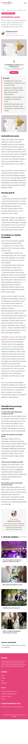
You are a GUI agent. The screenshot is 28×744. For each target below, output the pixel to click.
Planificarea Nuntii (12, 31)
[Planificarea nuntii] (7, 3)
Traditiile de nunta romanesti (11, 608)
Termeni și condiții (6, 696)
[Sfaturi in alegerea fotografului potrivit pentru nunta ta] (14, 620)
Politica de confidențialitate (8, 694)
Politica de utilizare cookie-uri (9, 691)
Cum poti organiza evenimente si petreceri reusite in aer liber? (12, 560)
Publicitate (4, 683)
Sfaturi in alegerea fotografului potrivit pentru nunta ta (12, 632)
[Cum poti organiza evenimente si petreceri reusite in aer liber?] (14, 549)
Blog (2, 680)
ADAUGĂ (14, 72)
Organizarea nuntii (11, 10)
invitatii (7, 161)
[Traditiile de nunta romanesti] (14, 597)
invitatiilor (11, 337)
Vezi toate (23, 537)
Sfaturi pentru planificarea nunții (12, 584)
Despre (3, 678)
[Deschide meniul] (25, 3)
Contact (3, 699)
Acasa (2, 675)
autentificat (12, 645)
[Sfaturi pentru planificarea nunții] (14, 574)
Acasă (2, 10)
